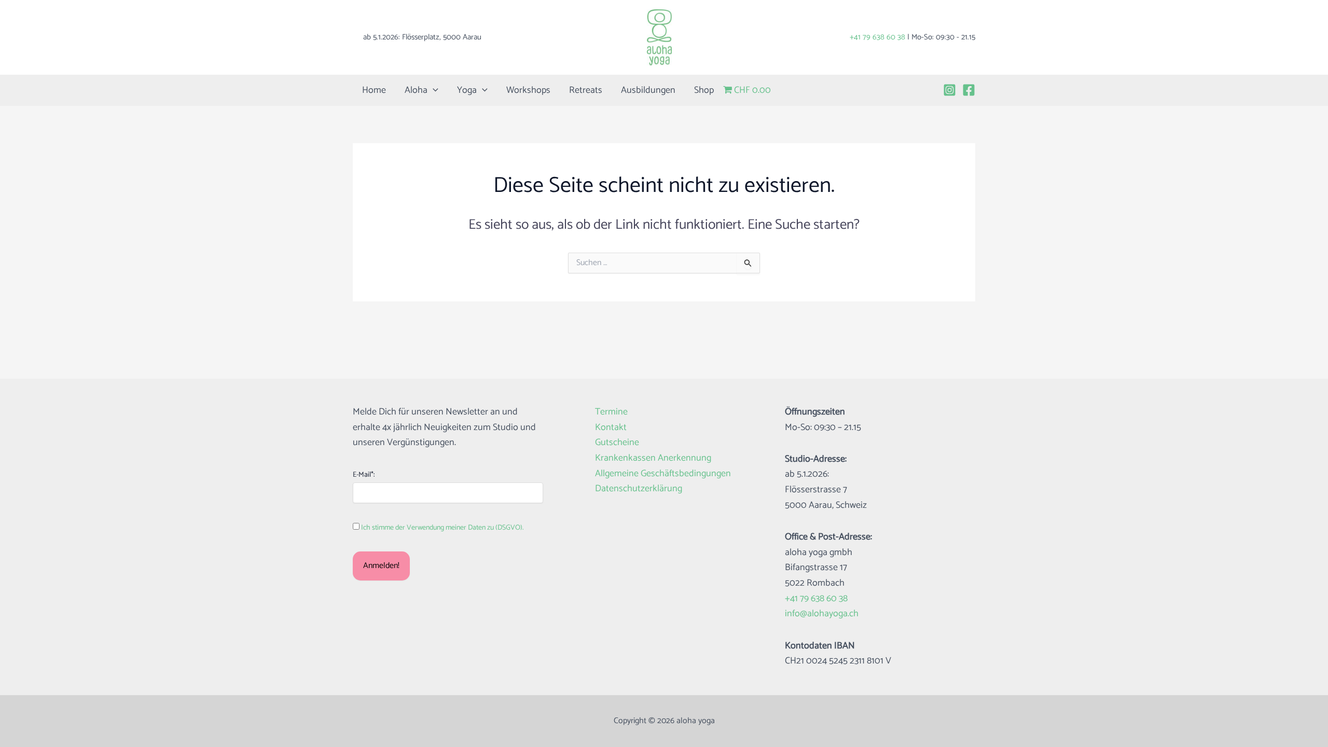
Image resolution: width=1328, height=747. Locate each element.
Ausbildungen (648, 90)
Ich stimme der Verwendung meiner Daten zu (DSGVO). (442, 528)
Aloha (416, 90)
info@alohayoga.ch (822, 613)
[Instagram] (949, 90)
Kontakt (611, 427)
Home (374, 90)
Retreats (585, 90)
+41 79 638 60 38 (877, 37)
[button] (432, 90)
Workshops (528, 90)
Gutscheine (617, 442)
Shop (704, 90)
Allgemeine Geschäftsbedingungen (663, 473)
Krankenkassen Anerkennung (653, 458)
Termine (611, 412)
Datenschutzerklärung (638, 488)
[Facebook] (968, 90)
